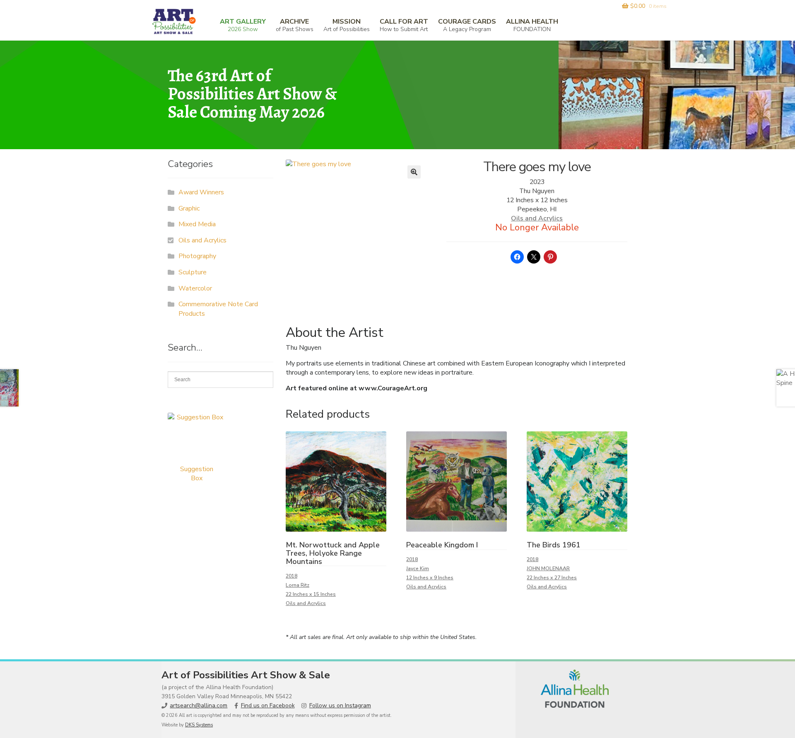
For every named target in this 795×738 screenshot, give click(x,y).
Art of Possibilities (346, 25)
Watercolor (195, 288)
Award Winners (201, 192)
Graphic (189, 208)
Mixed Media (197, 224)
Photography (197, 256)
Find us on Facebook (268, 705)
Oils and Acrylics (537, 218)
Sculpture (192, 272)
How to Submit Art (404, 25)
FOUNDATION (532, 25)
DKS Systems (199, 725)
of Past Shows (294, 25)
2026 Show (243, 25)
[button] (414, 172)
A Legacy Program (467, 25)
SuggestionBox (196, 474)
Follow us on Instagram (340, 705)
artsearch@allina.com (198, 705)
